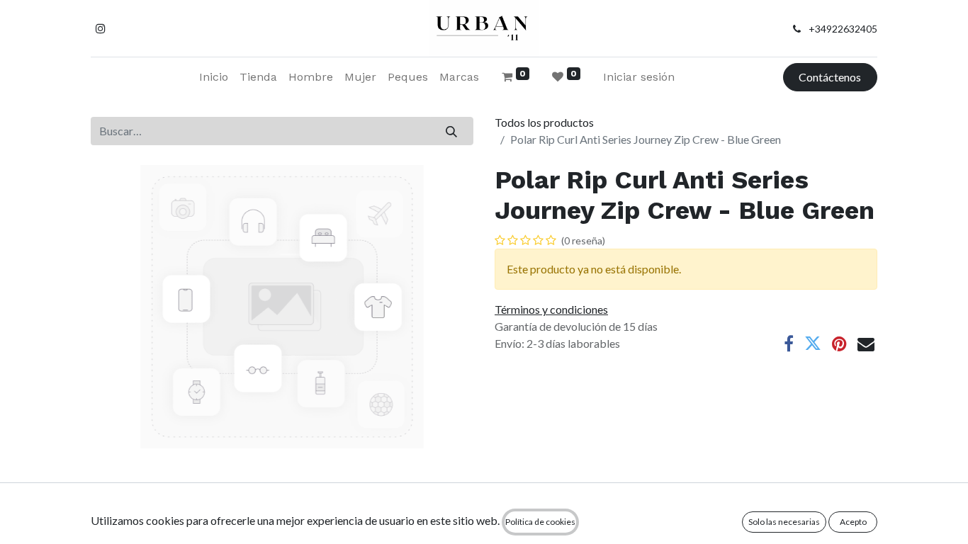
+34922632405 (843, 29)
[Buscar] (451, 131)
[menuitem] (213, 77)
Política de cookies (540, 521)
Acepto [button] (853, 521)
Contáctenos (830, 77)
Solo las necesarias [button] (784, 521)
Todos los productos (544, 122)
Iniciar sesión (639, 77)
